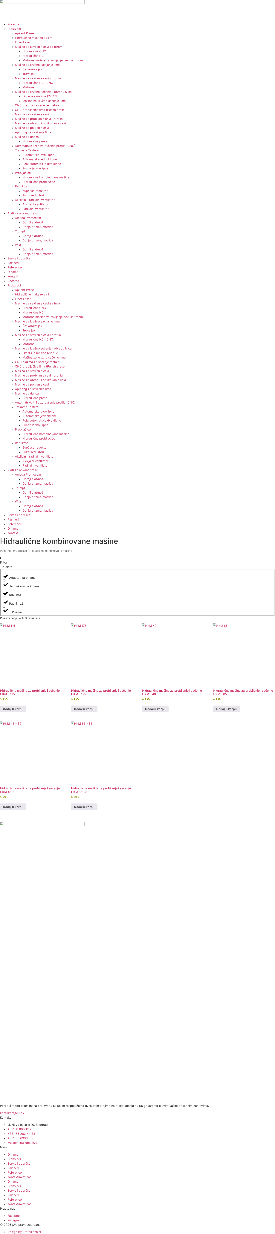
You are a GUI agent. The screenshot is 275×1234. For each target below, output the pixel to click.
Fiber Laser (23, 42)
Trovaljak (28, 74)
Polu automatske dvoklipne (41, 164)
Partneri (13, 263)
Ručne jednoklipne (35, 168)
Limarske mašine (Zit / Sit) (41, 96)
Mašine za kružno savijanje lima (37, 65)
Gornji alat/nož (32, 222)
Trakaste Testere (27, 150)
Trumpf (20, 231)
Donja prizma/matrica (37, 227)
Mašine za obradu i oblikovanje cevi (40, 123)
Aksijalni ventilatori (35, 204)
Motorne (28, 87)
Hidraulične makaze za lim (33, 38)
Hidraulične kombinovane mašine (45, 177)
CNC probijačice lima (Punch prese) (40, 110)
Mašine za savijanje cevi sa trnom (38, 47)
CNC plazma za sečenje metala (37, 105)
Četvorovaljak (32, 69)
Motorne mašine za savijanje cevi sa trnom (52, 60)
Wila (18, 245)
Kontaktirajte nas (19, 1177)
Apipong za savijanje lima (33, 132)
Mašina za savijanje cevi (32, 114)
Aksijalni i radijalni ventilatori (35, 200)
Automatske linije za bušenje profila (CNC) (45, 146)
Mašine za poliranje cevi (32, 128)
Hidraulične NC (33, 56)
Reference (14, 267)
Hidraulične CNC (34, 51)
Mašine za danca (27, 137)
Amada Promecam (28, 218)
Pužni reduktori (33, 195)
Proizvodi (14, 29)
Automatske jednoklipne (39, 159)
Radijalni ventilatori (35, 209)
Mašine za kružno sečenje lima (44, 101)
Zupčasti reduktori (35, 191)
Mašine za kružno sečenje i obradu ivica (43, 92)
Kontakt (12, 276)
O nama (12, 272)
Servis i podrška (18, 258)
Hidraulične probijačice (38, 182)
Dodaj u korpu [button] (13, 709)
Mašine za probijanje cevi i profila (39, 119)
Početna (13, 24)
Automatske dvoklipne (38, 155)
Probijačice (23, 173)
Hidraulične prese (34, 141)
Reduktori (22, 186)
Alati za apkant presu (22, 213)
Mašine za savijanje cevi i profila (38, 78)
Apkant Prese (24, 33)
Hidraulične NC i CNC (37, 83)
